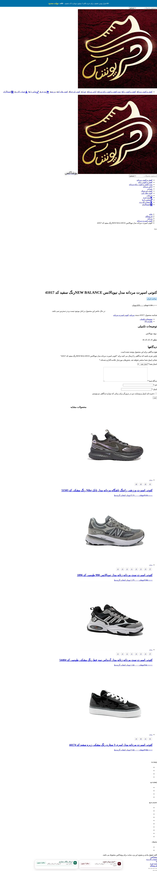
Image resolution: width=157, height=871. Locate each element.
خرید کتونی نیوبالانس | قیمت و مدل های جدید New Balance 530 (131, 847)
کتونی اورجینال (74, 92)
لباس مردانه (91, 92)
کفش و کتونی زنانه (129, 92)
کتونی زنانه (148, 811)
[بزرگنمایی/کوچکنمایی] (156, 868)
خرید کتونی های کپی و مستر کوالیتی (140, 820)
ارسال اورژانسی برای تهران (142, 777)
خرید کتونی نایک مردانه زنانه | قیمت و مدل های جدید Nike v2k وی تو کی (128, 850)
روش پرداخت (147, 794)
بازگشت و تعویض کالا (145, 787)
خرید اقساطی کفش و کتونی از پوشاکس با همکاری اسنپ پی (131, 827)
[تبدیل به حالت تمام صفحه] (154, 868)
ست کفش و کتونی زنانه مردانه (109, 92)
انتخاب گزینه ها (120, 495)
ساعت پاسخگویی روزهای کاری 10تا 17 (139, 770)
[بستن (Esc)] (149, 868)
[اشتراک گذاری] (151, 868)
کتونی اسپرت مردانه (121, 315)
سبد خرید (149, 833)
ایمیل (154, 389)
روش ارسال (148, 791)
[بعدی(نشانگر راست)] (154, 870)
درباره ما (149, 837)
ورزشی (53, 92)
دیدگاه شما (152, 381)
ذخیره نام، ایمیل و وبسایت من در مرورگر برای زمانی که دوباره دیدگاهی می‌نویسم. (123, 394)
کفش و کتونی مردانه (144, 92)
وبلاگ (150, 830)
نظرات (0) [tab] (148, 321)
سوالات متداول (147, 797)
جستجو (132, 8)
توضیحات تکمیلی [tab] (146, 319)
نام (155, 385)
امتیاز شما (152, 364)
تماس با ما (148, 767)
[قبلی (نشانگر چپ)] (156, 870)
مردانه (132, 315)
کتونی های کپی (62, 92)
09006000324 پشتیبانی (145, 774)
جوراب (83, 92)
